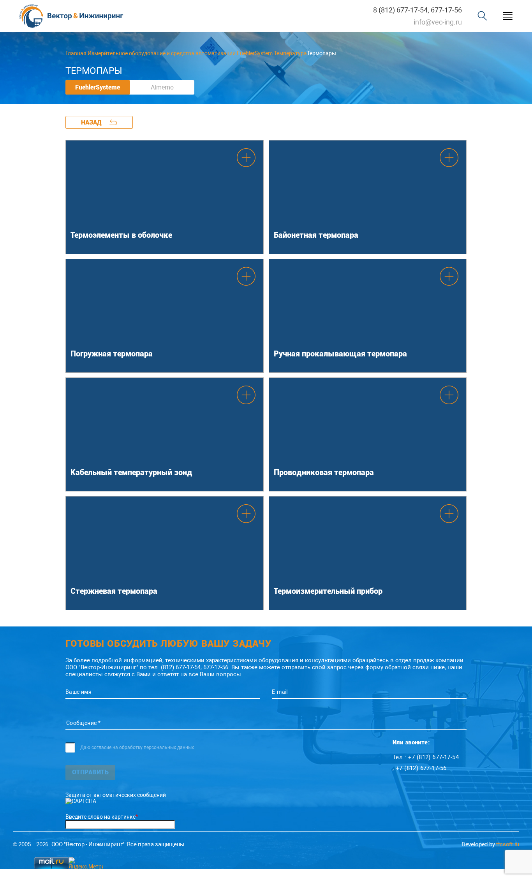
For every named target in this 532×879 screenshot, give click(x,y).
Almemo (162, 87)
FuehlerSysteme (97, 87)
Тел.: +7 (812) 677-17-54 (426, 757)
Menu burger (508, 16)
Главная (75, 53)
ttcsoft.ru (507, 844)
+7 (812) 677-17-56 (421, 768)
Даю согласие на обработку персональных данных (137, 747)
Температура (290, 53)
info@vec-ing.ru (438, 22)
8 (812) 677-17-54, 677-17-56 (417, 10)
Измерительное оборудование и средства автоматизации (162, 53)
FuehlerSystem (255, 53)
